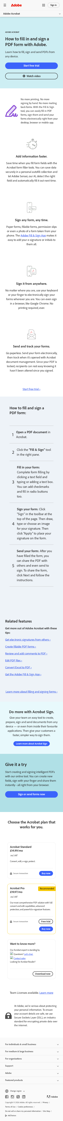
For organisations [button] (13, 1058)
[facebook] (6, 1096)
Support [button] (9, 1065)
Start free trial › (31, 389)
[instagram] (12, 1096)
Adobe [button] (8, 1073)
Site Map (46, 1111)
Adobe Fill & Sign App (33, 235)
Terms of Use (10, 1107)
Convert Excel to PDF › (18, 667)
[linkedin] (23, 1096)
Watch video (34, 76)
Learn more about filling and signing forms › (32, 691)
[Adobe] (16, 5)
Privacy (45, 1102)
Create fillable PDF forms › (20, 646)
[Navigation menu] (5, 5)
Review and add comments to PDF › (26, 653)
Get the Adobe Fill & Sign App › (23, 674)
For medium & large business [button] (19, 1051)
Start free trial (31, 65)
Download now (42, 973)
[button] (43, 5)
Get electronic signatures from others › (28, 639)
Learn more (46, 993)
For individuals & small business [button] (20, 1044)
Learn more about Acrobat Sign (31, 743)
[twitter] (18, 1096)
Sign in (53, 5)
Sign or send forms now (31, 794)
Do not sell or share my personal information (23, 1111)
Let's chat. (28, 954)
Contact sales (20, 958)
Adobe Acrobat (11, 13)
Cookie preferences (25, 1107)
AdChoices (12, 1115)
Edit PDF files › (13, 660)
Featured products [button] (14, 1080)
